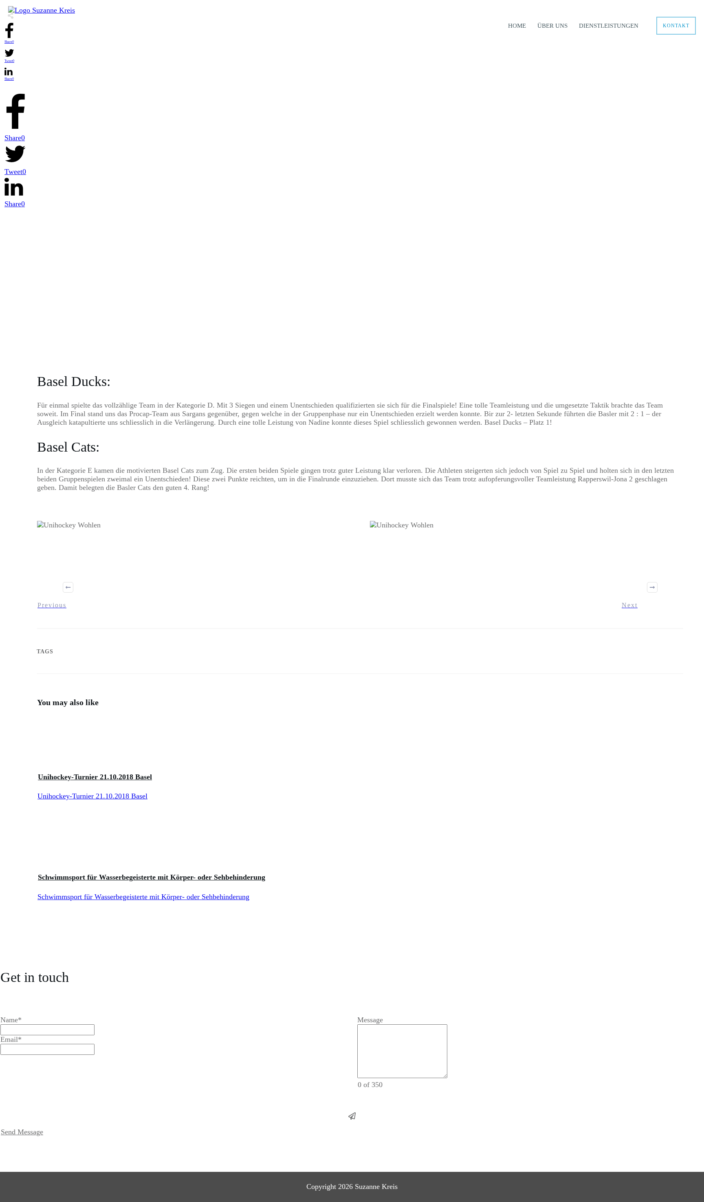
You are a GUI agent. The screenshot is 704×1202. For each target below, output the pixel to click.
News (329, 306)
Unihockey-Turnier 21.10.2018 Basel (95, 777)
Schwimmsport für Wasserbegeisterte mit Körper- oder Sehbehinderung (151, 877)
